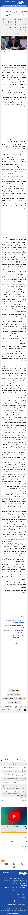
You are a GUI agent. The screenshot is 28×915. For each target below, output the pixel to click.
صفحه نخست (22, 887)
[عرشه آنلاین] (20, 2)
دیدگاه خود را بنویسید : (23, 847)
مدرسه (23, 901)
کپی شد (9, 707)
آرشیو (23, 904)
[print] (20, 710)
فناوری (2, 891)
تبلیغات (19, 904)
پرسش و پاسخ (17, 901)
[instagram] (19, 5)
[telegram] (15, 5)
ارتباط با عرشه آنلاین (11, 904)
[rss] (8, 5)
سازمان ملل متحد (13, 690)
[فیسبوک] (16, 706)
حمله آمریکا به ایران (14, 702)
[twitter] (12, 5)
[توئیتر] (21, 706)
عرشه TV (25, 806)
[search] (2, 5)
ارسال (2, 860)
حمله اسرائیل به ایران (13, 694)
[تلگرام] (26, 706)
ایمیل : (12, 841)
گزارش (12, 887)
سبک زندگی (7, 887)
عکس (18, 897)
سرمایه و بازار (8, 891)
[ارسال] (24, 710)
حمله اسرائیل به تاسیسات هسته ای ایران (13, 698)
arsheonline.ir (7, 873)
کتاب (18, 894)
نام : (26, 841)
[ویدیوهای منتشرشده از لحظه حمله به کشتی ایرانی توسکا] (14, 816)
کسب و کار (15, 891)
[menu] (26, 5)
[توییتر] (14, 867)
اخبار (16, 887)
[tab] (15, 831)
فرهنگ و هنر (22, 891)
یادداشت (23, 894)
